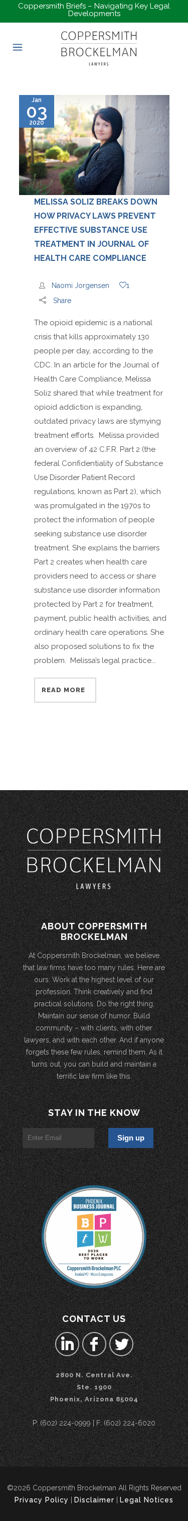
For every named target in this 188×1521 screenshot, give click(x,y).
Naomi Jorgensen (80, 285)
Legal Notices (146, 1500)
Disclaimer (94, 1500)
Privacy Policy (42, 1500)
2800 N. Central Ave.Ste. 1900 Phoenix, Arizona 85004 (94, 1387)
